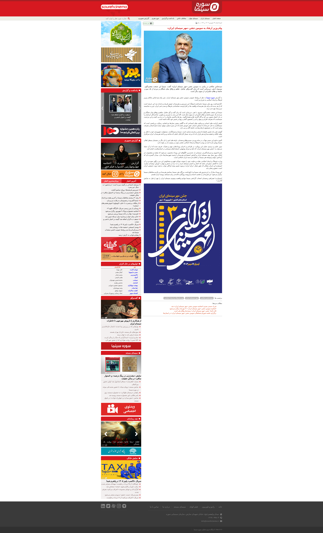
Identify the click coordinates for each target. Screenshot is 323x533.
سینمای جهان (193, 18)
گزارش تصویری (143, 18)
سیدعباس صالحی (207, 298)
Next (138, 155)
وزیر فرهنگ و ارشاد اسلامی (173, 298)
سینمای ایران (205, 18)
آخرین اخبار (131, 181)
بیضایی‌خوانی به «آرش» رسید (129, 235)
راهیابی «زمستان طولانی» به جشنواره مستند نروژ (121, 393)
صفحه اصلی (216, 18)
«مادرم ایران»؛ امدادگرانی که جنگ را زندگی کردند (121, 337)
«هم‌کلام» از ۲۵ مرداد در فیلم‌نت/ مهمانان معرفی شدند (120, 484)
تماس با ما (154, 507)
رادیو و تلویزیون (208, 507)
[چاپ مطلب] (196, 22)
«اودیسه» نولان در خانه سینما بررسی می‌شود (123, 214)
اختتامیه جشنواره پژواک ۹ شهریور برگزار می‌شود (122, 211)
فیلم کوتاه (194, 507)
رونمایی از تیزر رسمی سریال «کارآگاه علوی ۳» (123, 208)
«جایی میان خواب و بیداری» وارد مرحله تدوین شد (122, 217)
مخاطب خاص (181, 18)
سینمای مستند (180, 507)
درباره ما (166, 507)
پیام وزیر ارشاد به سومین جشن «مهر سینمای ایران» (194, 28)
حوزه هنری (155, 18)
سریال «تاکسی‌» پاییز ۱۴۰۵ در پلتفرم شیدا (124, 224)
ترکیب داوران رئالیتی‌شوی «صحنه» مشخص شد (122, 487)
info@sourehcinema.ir (210, 521)
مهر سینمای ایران (192, 298)
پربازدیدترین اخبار (111, 181)
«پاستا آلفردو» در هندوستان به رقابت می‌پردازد (123, 200)
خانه (220, 507)
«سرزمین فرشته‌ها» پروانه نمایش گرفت (125, 190)
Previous (103, 155)
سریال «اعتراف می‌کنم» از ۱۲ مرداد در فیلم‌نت (123, 498)
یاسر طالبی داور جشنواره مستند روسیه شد (124, 395)
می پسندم (146, 23)
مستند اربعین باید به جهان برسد (128, 335)
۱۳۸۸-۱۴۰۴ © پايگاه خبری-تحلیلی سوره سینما (208, 529)
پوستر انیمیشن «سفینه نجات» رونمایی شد (124, 227)
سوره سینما (210, 98)
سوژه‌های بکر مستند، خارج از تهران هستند (124, 332)
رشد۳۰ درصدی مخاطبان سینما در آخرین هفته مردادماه (120, 198)
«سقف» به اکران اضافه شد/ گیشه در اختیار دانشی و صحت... (120, 117)
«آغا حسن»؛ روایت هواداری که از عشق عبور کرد (122, 340)
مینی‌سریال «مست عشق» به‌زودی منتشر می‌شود (122, 495)
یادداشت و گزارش (168, 18)
